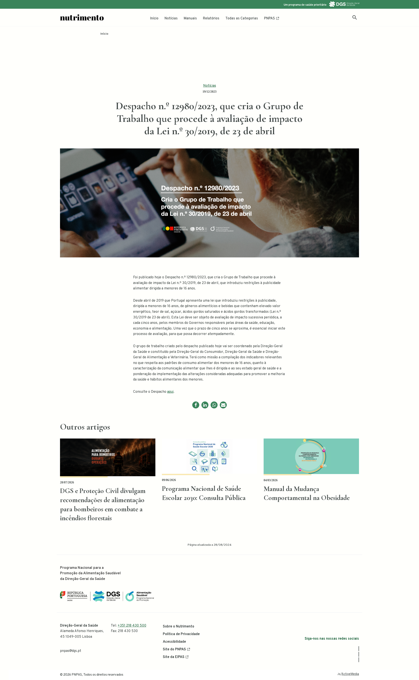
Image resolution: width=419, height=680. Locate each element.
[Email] (223, 404)
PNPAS (269, 18)
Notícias (171, 18)
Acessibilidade (174, 642)
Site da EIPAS (173, 657)
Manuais (190, 18)
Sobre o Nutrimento (178, 626)
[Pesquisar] (354, 17)
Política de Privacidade (181, 634)
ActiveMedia (350, 674)
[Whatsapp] (214, 404)
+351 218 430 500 (132, 626)
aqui (170, 392)
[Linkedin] (204, 404)
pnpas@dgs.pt (70, 651)
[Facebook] (195, 404)
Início (154, 18)
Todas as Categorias (241, 18)
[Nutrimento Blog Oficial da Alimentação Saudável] (82, 17)
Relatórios (211, 18)
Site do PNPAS (174, 649)
